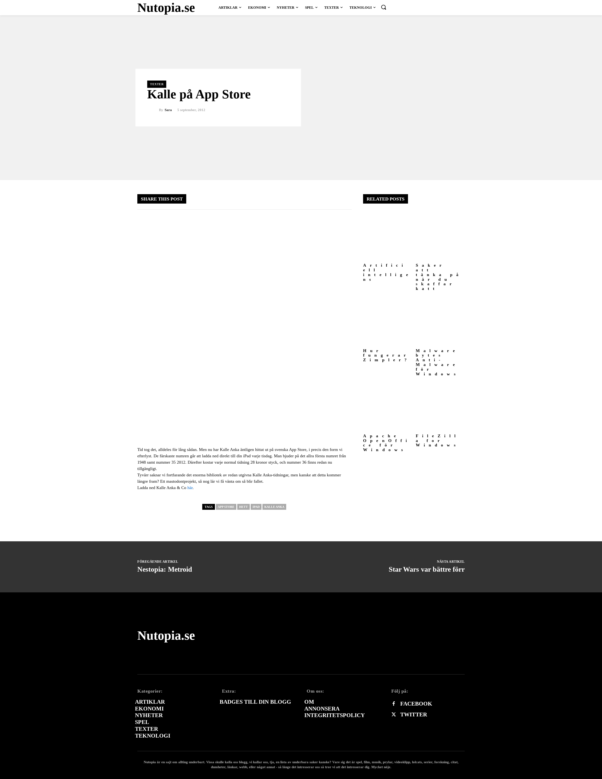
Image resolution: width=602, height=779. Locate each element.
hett (243, 507)
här (190, 487)
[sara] (153, 110)
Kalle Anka (274, 507)
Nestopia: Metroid (164, 569)
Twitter (413, 714)
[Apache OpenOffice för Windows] (387, 406)
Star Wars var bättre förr (427, 569)
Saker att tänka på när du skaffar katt (439, 277)
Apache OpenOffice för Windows (387, 443)
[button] (383, 7)
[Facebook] (393, 704)
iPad (256, 507)
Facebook (416, 704)
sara (168, 110)
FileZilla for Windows (437, 441)
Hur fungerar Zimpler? (387, 355)
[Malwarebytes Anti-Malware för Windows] (440, 321)
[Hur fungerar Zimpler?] (387, 321)
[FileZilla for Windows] (440, 406)
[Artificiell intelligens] (387, 236)
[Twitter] (393, 715)
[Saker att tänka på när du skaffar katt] (440, 236)
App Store (226, 507)
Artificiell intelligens (387, 272)
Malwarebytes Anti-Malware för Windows (437, 362)
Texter (156, 84)
